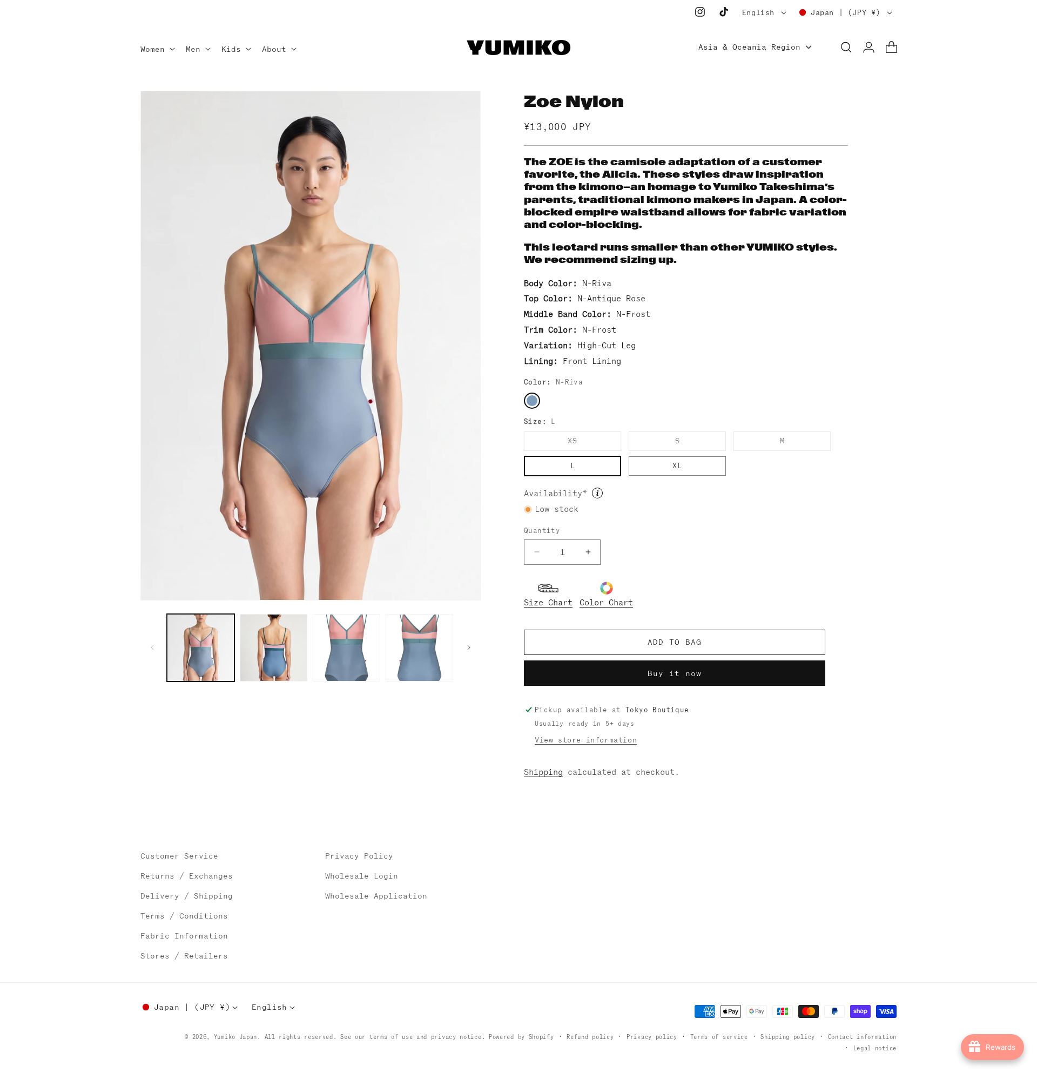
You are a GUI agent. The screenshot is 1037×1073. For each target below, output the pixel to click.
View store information (586, 740)
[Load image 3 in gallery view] (346, 647)
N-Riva (532, 401)
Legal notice (875, 1048)
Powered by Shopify (521, 1037)
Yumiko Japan (235, 1037)
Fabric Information (184, 936)
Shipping (543, 772)
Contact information (862, 1037)
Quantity (542, 530)
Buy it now (675, 673)
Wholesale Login (361, 876)
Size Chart (548, 602)
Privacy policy (652, 1037)
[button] (156, 49)
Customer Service (179, 856)
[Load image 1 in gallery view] (200, 647)
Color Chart (606, 602)
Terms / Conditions (184, 916)
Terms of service (719, 1037)
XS (594, 443)
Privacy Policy (359, 856)
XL (677, 465)
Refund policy (590, 1037)
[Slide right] (469, 647)
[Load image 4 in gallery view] (419, 647)
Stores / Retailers (184, 956)
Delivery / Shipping (186, 896)
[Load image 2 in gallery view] (273, 647)
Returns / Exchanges (186, 876)
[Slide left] (152, 647)
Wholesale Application (376, 896)
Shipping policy (787, 1037)
